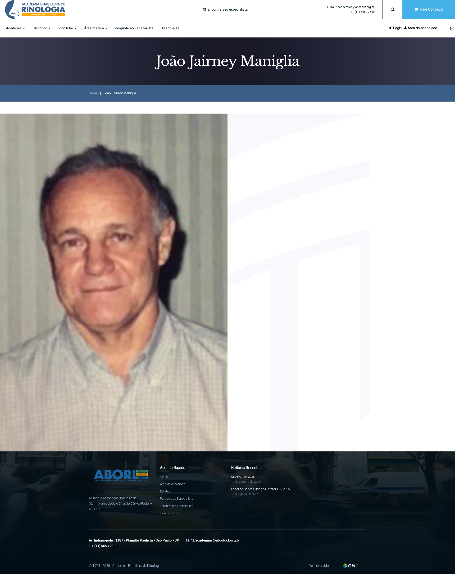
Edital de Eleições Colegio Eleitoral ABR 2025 (260, 489)
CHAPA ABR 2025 (243, 476)
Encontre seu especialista (227, 9)
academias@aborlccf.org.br (355, 7)
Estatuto (165, 491)
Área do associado (422, 28)
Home (93, 93)
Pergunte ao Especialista (176, 498)
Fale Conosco (431, 9)
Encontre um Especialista (177, 506)
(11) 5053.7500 (365, 12)
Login (397, 28)
